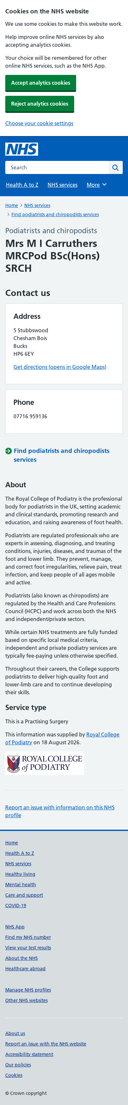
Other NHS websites (26, 1000)
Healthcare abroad (25, 969)
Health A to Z (22, 184)
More (96, 184)
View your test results (28, 948)
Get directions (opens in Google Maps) (59, 367)
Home (11, 205)
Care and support (24, 895)
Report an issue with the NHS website (45, 1044)
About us (15, 1033)
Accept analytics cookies (40, 82)
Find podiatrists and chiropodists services (55, 214)
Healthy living (20, 874)
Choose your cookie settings (39, 123)
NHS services (62, 184)
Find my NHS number (28, 937)
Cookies (13, 1075)
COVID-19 (15, 905)
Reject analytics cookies (39, 103)
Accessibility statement (29, 1054)
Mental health (20, 885)
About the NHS (21, 958)
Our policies (18, 1065)
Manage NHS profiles (28, 990)
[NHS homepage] (21, 149)
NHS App (15, 927)
